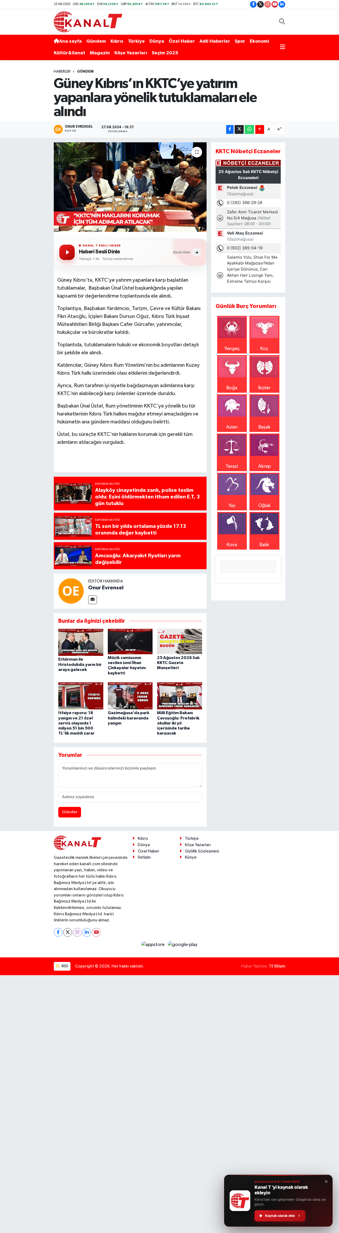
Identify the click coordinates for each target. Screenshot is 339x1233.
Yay (232, 505)
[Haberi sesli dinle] (67, 252)
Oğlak (264, 505)
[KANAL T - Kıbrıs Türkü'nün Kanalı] (88, 21)
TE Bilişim (277, 966)
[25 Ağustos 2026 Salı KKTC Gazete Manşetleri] (179, 641)
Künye (191, 857)
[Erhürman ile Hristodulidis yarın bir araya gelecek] (80, 642)
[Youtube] (96, 932)
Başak (264, 427)
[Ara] (282, 21)
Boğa (231, 388)
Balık (264, 544)
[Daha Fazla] (259, 129)
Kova (232, 544)
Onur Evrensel (105, 587)
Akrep (264, 466)
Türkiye (136, 41)
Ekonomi (259, 41)
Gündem (96, 41)
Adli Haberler (214, 41)
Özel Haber (182, 41)
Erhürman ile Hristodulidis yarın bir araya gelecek (80, 664)
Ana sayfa (70, 41)
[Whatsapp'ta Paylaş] (249, 129)
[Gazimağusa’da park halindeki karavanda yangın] (130, 695)
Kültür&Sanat (69, 53)
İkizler (264, 388)
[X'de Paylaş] (239, 129)
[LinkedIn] (86, 932)
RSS (64, 966)
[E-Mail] (92, 599)
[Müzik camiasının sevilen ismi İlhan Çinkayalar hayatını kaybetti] (130, 641)
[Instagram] (77, 932)
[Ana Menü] (282, 47)
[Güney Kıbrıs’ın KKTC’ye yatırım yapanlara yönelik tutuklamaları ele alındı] (130, 187)
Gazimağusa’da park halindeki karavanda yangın (128, 718)
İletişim (144, 857)
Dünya (156, 41)
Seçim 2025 (165, 53)
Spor (240, 41)
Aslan (232, 427)
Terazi (232, 466)
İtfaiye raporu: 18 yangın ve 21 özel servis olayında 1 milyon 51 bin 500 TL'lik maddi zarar (76, 723)
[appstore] (153, 944)
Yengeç (232, 348)
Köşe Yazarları (130, 53)
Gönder (70, 812)
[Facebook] (58, 932)
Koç (264, 348)
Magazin (100, 53)
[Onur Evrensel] (71, 590)
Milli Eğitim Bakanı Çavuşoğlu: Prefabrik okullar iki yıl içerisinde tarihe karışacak (178, 723)
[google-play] (183, 944)
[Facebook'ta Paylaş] (230, 129)
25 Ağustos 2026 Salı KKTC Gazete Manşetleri (178, 663)
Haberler (62, 71)
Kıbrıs (116, 41)
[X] (67, 932)
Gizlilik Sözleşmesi (202, 851)
